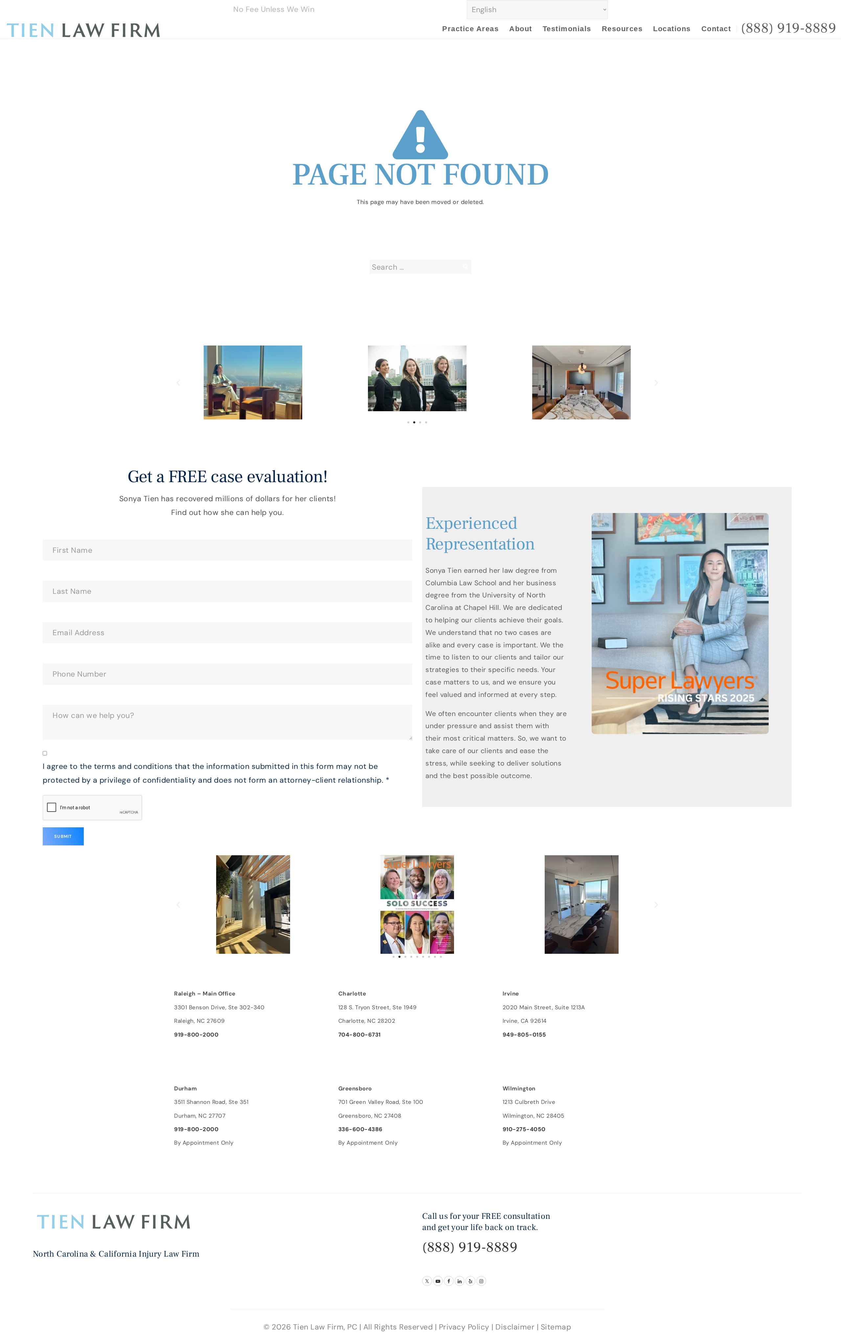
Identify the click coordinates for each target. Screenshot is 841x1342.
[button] (178, 382)
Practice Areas (470, 29)
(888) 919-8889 (469, 1247)
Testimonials (567, 29)
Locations (672, 29)
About (520, 29)
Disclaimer (514, 1327)
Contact (716, 29)
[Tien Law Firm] (83, 29)
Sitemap (556, 1327)
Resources (622, 29)
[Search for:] (420, 267)
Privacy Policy (464, 1327)
